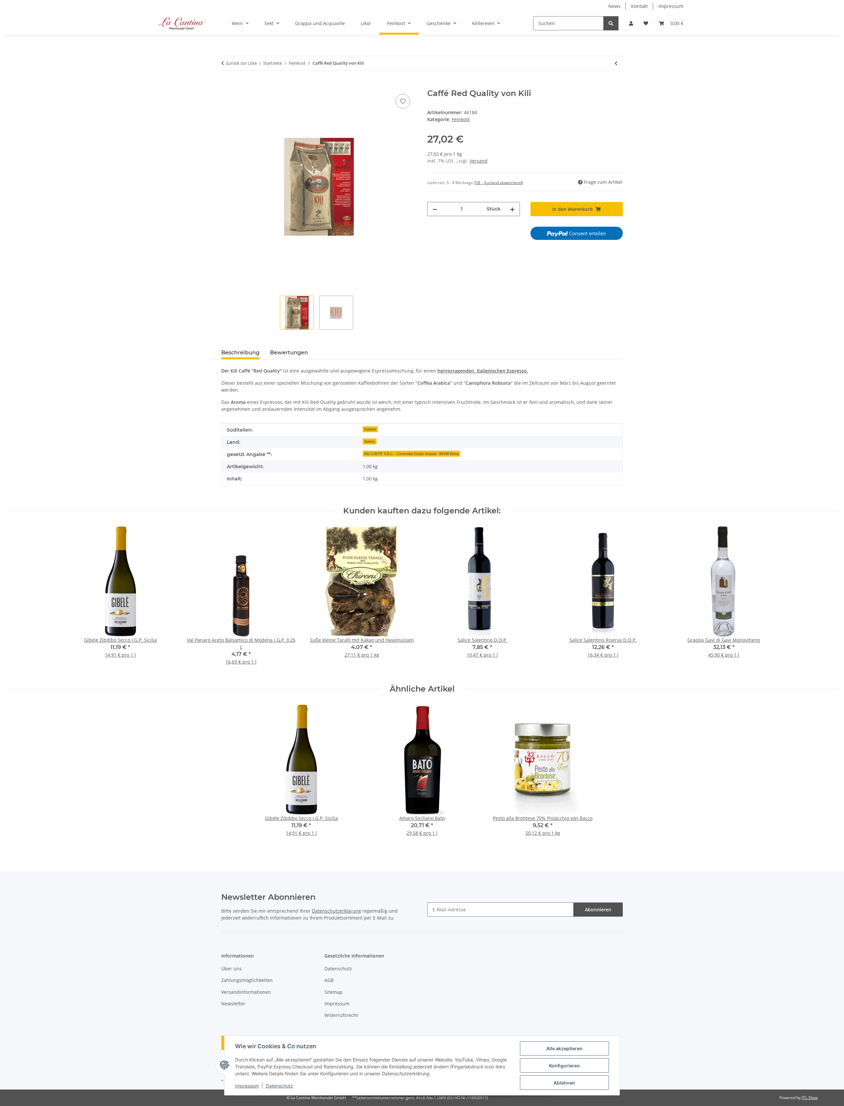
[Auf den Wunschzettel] (403, 101)
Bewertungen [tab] (289, 352)
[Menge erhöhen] (512, 209)
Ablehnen (564, 1083)
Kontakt (639, 6)
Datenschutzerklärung (336, 911)
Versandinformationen (246, 992)
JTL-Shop (810, 1097)
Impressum (247, 1086)
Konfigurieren (564, 1065)
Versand (478, 161)
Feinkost (461, 119)
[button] (631, 23)
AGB (329, 980)
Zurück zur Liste (241, 63)
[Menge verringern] (435, 209)
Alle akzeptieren (564, 1048)
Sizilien (370, 429)
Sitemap (333, 992)
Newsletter (233, 1003)
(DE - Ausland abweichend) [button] (498, 182)
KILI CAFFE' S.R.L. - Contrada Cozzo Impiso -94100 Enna (411, 453)
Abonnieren (598, 909)
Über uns (231, 968)
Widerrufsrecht (341, 1015)
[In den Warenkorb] (226, 85)
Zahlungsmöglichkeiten (247, 980)
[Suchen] (610, 23)
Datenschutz (279, 1086)
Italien (369, 441)
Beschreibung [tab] (240, 352)
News (614, 6)
